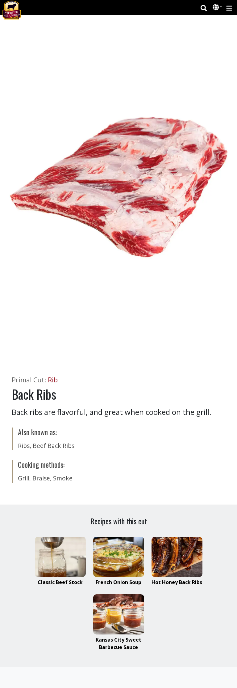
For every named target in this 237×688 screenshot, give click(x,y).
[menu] (229, 7)
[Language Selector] (217, 7)
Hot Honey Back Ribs (177, 582)
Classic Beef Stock (60, 582)
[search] (204, 7)
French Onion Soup (118, 582)
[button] (216, 7)
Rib (53, 380)
